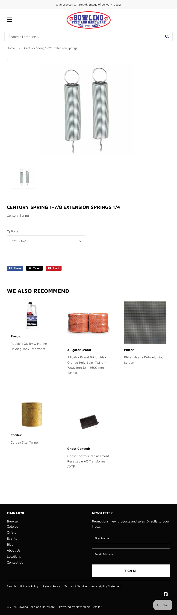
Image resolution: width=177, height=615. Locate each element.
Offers (11, 532)
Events (12, 538)
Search (11, 586)
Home (11, 48)
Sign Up (131, 571)
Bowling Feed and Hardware (36, 607)
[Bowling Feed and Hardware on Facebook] (166, 595)
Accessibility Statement (106, 586)
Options (12, 231)
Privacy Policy (29, 586)
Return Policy (51, 586)
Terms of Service (76, 586)
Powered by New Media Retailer (80, 607)
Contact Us (15, 562)
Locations (14, 556)
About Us (13, 550)
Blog (10, 544)
